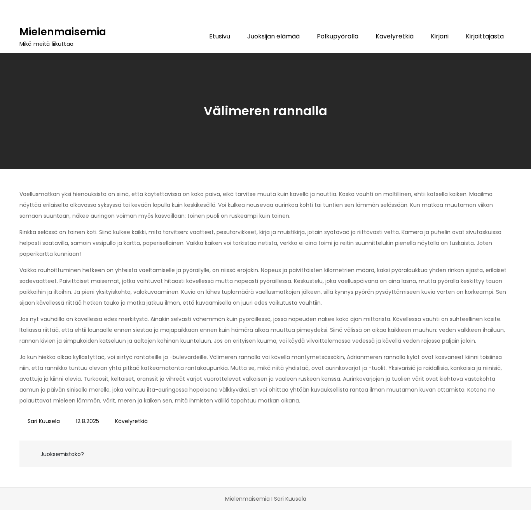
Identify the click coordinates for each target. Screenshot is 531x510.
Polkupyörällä (337, 36)
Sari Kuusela (44, 421)
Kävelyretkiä (395, 36)
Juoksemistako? (62, 454)
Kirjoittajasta (485, 36)
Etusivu (219, 36)
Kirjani (440, 36)
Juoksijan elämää (273, 36)
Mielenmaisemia (63, 32)
